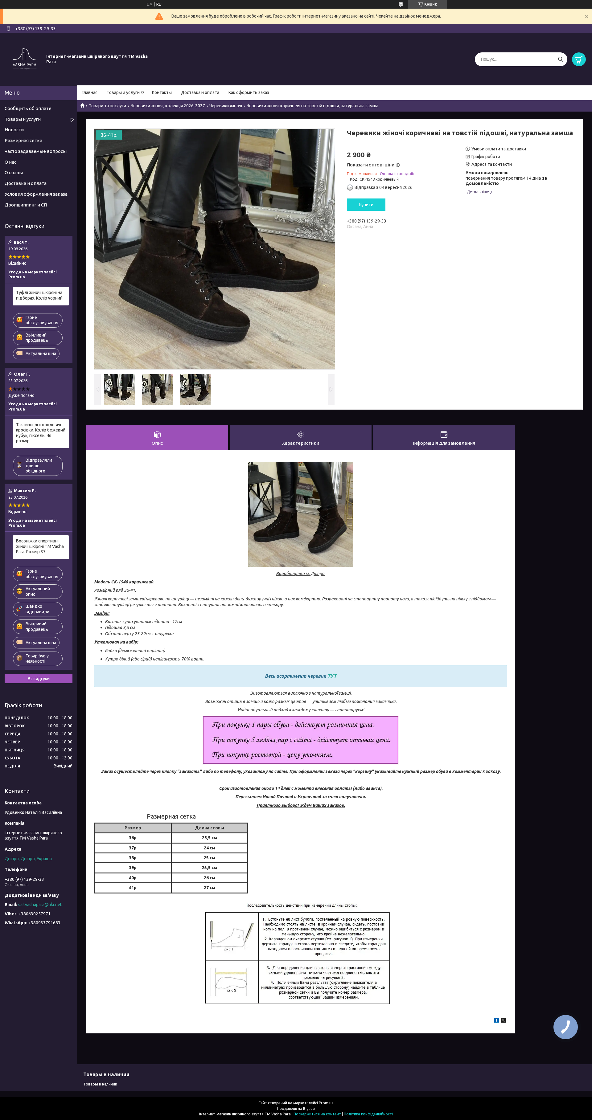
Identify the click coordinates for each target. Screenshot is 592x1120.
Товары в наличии (100, 1084)
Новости (14, 129)
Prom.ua (326, 1103)
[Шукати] (560, 59)
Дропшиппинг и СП (26, 204)
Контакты (162, 92)
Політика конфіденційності (368, 1114)
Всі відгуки (39, 678)
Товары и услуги (123, 92)
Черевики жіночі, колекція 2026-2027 (168, 105)
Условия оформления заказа (36, 194)
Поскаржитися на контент (317, 1114)
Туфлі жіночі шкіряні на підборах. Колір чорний (39, 295)
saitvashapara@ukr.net (40, 904)
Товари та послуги (107, 105)
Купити (366, 204)
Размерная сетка (23, 140)
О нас (10, 162)
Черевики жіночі (225, 105)
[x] (503, 1021)
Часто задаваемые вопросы (36, 151)
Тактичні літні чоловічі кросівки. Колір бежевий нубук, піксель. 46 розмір (40, 433)
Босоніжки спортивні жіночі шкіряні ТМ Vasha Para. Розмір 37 (40, 546)
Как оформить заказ (248, 92)
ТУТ (331, 676)
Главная (89, 92)
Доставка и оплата (200, 92)
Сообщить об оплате (28, 108)
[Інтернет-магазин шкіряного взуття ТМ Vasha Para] (24, 58)
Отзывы (14, 172)
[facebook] (496, 1021)
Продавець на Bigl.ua (296, 1108)
